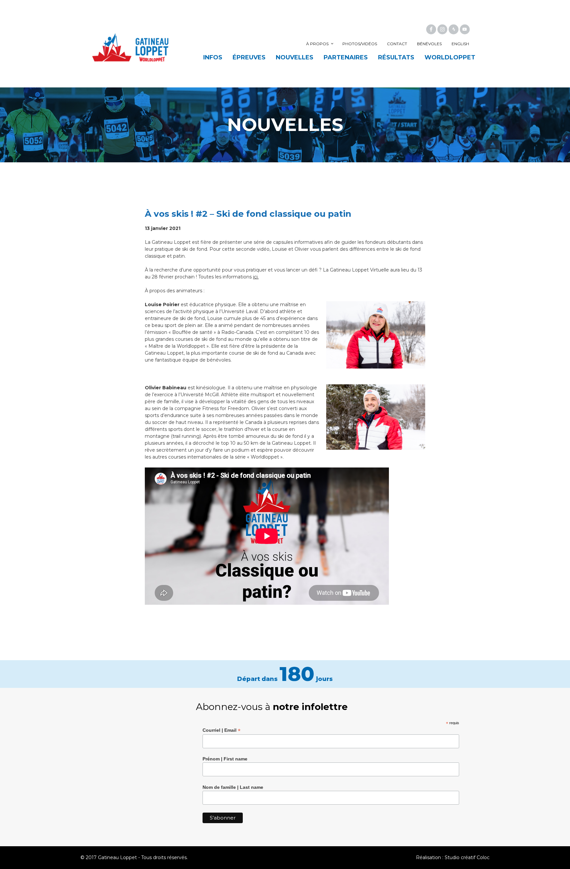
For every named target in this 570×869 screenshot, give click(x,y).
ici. (256, 277)
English (460, 43)
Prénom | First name (225, 758)
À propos (317, 43)
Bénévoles (429, 43)
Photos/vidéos (359, 43)
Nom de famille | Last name (233, 787)
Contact (397, 43)
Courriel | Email (221, 730)
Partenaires (346, 57)
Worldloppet (450, 57)
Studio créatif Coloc (467, 857)
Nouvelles (294, 57)
